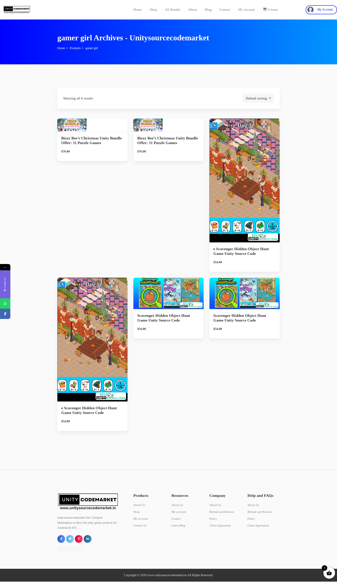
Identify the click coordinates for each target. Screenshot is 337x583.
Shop (153, 10)
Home (137, 10)
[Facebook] (5, 314)
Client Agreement (220, 525)
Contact (224, 10)
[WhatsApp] (5, 303)
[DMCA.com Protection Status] (69, 548)
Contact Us (140, 525)
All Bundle (172, 10)
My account (246, 10)
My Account (325, 9)
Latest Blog (178, 525)
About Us (139, 505)
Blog (208, 10)
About (192, 10)
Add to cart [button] (92, 146)
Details (95, 133)
